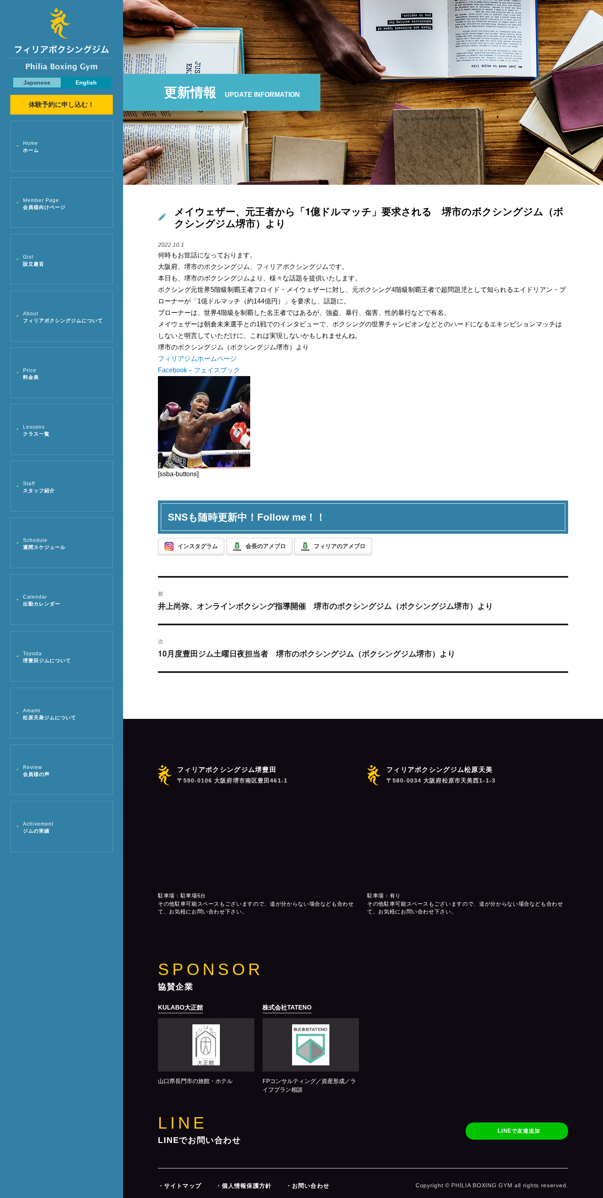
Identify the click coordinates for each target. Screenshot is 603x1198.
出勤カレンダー (41, 600)
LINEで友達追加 (519, 1131)
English (86, 82)
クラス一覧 (36, 430)
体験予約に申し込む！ (61, 104)
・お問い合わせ (307, 1185)
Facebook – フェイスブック (199, 370)
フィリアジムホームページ (197, 358)
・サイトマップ (179, 1185)
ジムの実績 (38, 827)
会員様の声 (36, 770)
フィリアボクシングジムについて (63, 317)
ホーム (31, 146)
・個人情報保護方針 (244, 1185)
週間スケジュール (44, 543)
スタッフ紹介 (39, 487)
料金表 (31, 373)
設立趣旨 (33, 260)
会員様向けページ (44, 203)
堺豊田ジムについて (47, 657)
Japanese (36, 82)
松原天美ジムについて (49, 714)
